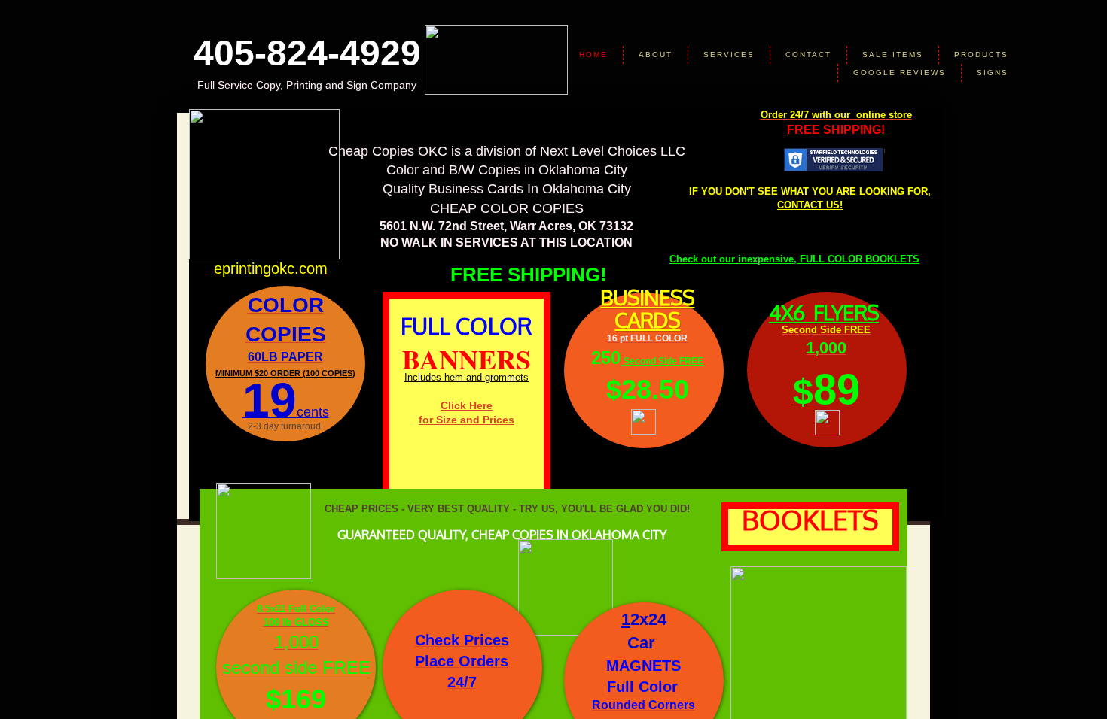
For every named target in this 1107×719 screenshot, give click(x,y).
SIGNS (992, 72)
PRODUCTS (981, 54)
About (655, 54)
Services (729, 54)
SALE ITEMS (892, 54)
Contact (808, 54)
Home (593, 54)
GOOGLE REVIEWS (899, 72)
